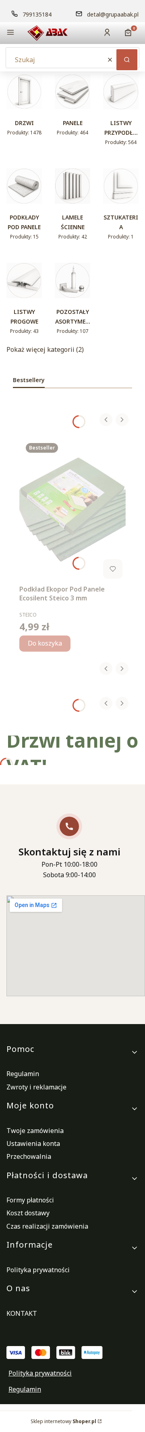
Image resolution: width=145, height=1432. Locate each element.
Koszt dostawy (28, 1212)
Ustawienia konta (33, 1143)
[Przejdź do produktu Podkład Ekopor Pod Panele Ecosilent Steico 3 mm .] (72, 509)
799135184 (37, 14)
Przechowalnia (28, 1156)
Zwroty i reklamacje (36, 1087)
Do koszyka (45, 643)
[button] (10, 33)
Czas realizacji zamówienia (47, 1226)
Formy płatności (30, 1200)
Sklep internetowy (63, 1421)
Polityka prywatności (38, 1269)
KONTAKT (21, 1313)
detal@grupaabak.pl (113, 14)
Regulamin (22, 1073)
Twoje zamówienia (35, 1130)
